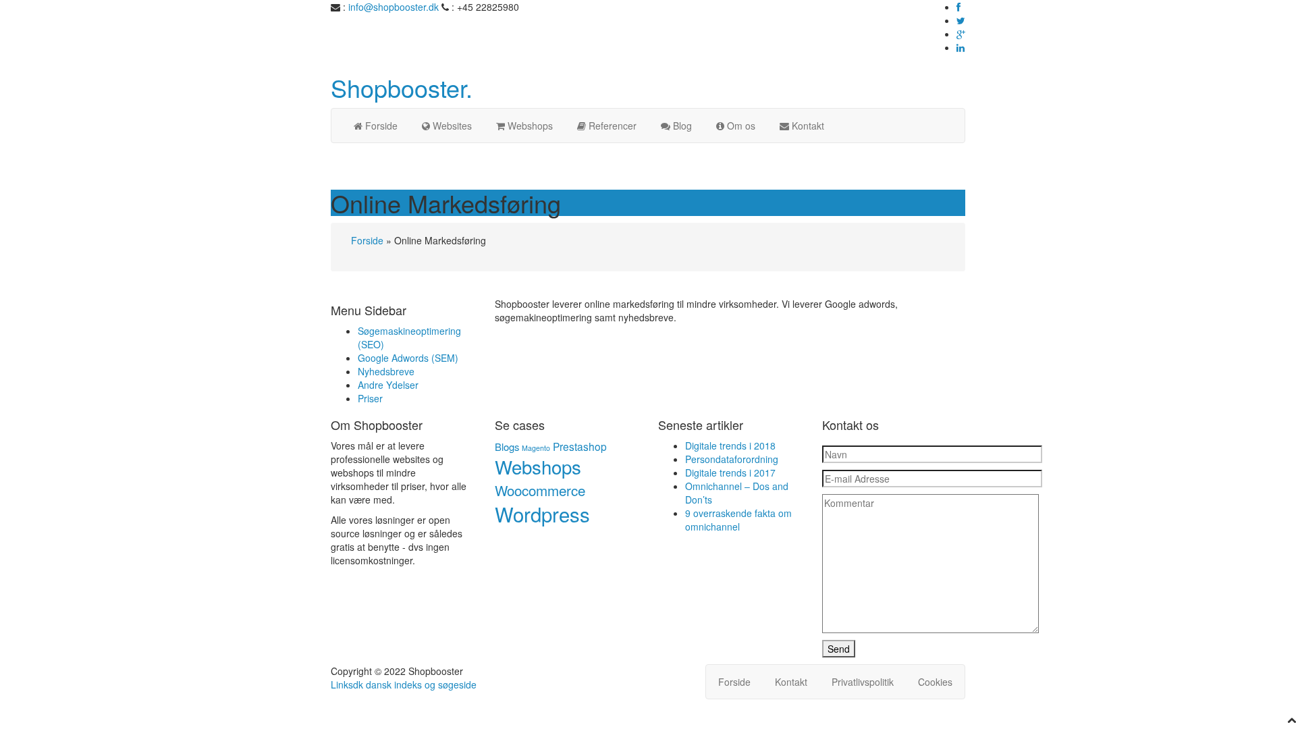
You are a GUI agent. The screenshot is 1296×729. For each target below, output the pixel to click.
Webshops (538, 466)
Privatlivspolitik (863, 681)
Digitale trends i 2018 (730, 445)
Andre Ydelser (388, 385)
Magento (536, 448)
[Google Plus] (960, 33)
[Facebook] (958, 7)
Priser (370, 398)
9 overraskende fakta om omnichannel (738, 519)
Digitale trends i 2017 (730, 472)
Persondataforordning (731, 459)
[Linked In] (960, 47)
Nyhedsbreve (386, 371)
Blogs (507, 446)
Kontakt (791, 681)
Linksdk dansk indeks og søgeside (404, 684)
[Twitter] (960, 20)
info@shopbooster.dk (393, 7)
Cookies (935, 681)
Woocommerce (540, 490)
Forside (367, 240)
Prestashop (580, 446)
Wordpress (542, 514)
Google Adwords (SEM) (408, 357)
